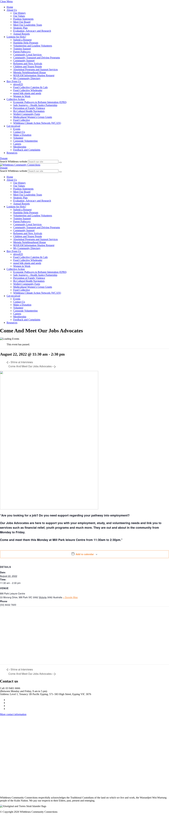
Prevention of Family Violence (29, 108)
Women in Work (21, 96)
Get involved (13, 126)
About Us (12, 10)
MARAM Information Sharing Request (33, 75)
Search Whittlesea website (13, 161)
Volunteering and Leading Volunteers (32, 45)
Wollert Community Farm (26, 114)
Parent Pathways (22, 51)
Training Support (22, 48)
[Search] (60, 162)
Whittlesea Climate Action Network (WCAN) (37, 123)
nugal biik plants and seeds (27, 93)
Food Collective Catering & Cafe (30, 87)
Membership (19, 146)
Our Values (19, 16)
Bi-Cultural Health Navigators (29, 111)
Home (10, 7)
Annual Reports (21, 33)
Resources (12, 152)
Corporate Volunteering (25, 140)
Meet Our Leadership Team (27, 24)
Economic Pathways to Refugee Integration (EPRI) (40, 102)
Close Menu (6, 1)
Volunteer (18, 137)
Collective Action (16, 99)
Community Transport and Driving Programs (36, 57)
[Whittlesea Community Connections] (20, 164)
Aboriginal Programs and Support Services (35, 69)
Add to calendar (85, 554)
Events (16, 129)
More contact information (13, 714)
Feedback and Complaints (26, 149)
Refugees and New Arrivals (27, 63)
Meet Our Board (21, 21)
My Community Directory (26, 78)
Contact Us (19, 132)
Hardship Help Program (25, 42)
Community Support (23, 60)
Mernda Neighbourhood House (29, 72)
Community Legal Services (27, 54)
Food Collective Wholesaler (27, 90)
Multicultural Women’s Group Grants (32, 117)
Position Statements (23, 19)
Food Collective (21, 120)
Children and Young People (27, 66)
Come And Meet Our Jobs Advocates (31, 366)
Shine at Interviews (20, 362)
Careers (17, 143)
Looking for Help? (16, 36)
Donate (4, 158)
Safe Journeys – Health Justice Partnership (35, 105)
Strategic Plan (20, 27)
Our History (19, 13)
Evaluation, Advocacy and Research (32, 30)
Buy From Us (14, 81)
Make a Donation (22, 134)
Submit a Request (22, 39)
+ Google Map (70, 597)
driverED (18, 84)
